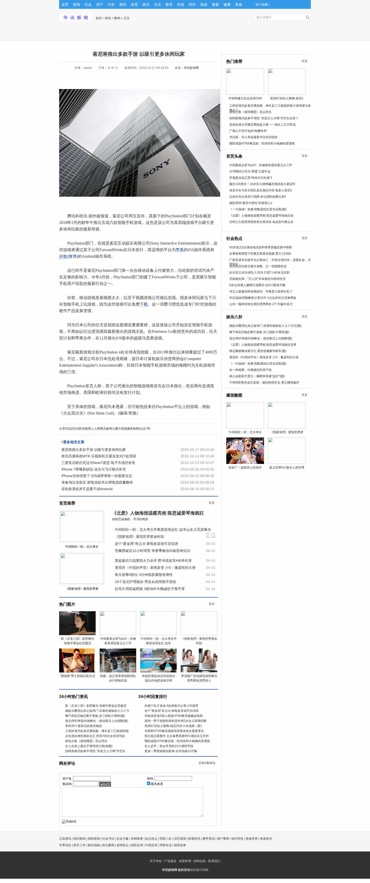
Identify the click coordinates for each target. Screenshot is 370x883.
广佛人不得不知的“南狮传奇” (248, 131)
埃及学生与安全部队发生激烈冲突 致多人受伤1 (260, 190)
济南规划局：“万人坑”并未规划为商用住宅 (257, 279)
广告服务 (170, 861)
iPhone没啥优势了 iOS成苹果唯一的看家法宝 (96, 476)
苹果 (180, 250)
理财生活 (166, 845)
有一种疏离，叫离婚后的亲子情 (250, 370)
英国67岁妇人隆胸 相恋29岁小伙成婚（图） (174, 726)
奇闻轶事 (137, 838)
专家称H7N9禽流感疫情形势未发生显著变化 (174, 731)
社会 (88, 5)
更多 (212, 503)
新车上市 (79, 845)
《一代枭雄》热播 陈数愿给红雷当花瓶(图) (257, 209)
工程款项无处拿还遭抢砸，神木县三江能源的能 (97, 731)
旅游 (203, 5)
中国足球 (151, 845)
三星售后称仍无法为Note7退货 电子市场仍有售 (98, 463)
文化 (157, 5)
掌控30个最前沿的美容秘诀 (83, 726)
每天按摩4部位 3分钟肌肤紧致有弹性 (144, 575)
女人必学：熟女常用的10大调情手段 (168, 746)
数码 (117, 18)
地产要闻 (223, 838)
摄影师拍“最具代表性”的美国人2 (250, 203)
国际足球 (137, 845)
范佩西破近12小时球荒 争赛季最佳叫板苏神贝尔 (152, 551)
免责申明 (185, 861)
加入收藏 (261, 4)
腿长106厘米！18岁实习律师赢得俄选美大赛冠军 (262, 184)
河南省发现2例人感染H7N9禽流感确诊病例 (173, 716)
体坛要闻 (108, 845)
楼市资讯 (209, 838)
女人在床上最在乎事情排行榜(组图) (89, 746)
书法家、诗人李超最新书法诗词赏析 (253, 137)
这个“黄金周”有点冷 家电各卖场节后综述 (146, 544)
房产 (99, 5)
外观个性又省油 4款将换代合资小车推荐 (171, 706)
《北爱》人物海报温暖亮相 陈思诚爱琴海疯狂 (158, 513)
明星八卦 (166, 838)
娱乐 (146, 5)
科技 (180, 5)
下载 (144, 304)
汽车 (111, 5)
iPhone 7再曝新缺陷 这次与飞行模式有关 (93, 469)
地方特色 (237, 838)
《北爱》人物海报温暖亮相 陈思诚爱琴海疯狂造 (261, 215)
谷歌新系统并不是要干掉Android (87, 489)
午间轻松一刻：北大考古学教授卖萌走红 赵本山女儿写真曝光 (163, 529)
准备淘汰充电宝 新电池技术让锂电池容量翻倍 (97, 482)
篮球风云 (123, 845)
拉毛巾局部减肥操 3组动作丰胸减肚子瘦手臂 (150, 589)
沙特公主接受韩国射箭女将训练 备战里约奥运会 (261, 222)
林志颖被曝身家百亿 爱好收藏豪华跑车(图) (257, 351)
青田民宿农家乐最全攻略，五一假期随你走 (258, 266)
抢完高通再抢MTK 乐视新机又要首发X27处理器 (98, 456)
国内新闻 (79, 838)
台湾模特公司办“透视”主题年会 (250, 171)
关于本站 (156, 861)
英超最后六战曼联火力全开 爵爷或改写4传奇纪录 (153, 560)
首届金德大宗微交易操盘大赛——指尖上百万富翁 (262, 124)
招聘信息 (200, 861)
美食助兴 (266, 838)
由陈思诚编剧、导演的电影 (130, 519)
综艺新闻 (180, 838)
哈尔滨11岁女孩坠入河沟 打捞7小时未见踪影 (259, 272)
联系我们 (214, 861)
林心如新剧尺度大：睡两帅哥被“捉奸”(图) (257, 376)
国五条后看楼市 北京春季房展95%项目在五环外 (176, 736)
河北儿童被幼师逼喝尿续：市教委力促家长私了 (261, 291)
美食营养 (252, 838)
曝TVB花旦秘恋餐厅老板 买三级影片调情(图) (95, 716)
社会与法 (108, 838)
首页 (64, 5)
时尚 (192, 5)
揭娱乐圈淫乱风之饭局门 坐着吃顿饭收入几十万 (97, 711)
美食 (238, 5)
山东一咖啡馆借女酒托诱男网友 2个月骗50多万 (261, 304)
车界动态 (65, 845)
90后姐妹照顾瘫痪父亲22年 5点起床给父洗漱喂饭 (262, 298)
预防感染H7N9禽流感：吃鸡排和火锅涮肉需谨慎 (177, 741)
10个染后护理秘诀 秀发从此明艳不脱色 (145, 582)
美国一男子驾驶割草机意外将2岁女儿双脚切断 (175, 721)
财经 (122, 5)
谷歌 (63, 256)
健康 (227, 5)
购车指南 (94, 845)
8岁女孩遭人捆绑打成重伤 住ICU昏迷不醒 (257, 285)
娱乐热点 (151, 838)
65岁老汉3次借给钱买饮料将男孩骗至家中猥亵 (260, 247)
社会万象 (123, 838)
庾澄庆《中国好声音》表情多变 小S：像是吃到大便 (155, 568)
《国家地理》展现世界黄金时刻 (139, 537)
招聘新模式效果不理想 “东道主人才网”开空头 (95, 751)
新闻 (76, 5)
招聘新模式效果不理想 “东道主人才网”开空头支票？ (264, 118)
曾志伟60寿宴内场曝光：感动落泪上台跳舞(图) (96, 721)
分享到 (63, 428)
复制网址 (136, 428)
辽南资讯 (65, 838)
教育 (169, 5)
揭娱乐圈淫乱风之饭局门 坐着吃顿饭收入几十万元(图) (265, 326)
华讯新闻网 (191, 68)
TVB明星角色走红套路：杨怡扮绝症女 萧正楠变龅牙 (264, 382)
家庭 (215, 5)
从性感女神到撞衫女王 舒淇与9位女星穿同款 (95, 736)
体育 (134, 5)
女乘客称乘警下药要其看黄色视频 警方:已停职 (260, 253)
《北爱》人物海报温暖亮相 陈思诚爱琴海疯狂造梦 (263, 344)
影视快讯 (194, 838)
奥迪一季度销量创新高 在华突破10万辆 (170, 751)
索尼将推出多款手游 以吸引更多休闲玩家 (93, 450)
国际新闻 (94, 838)
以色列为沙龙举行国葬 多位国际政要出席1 (257, 196)
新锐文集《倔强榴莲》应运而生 (86, 741)
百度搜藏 (124, 428)
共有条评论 (207, 763)
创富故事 (180, 845)
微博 (72, 256)
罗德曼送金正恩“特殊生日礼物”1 (250, 178)
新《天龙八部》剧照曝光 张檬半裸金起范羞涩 (95, 706)
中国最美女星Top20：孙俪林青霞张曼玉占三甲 (260, 165)
